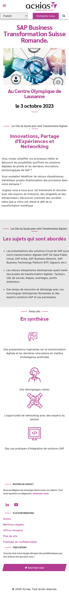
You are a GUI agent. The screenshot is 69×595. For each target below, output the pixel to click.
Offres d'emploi (13, 530)
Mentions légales (13, 524)
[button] (4, 5)
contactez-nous (41, 493)
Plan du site (10, 536)
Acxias (7, 518)
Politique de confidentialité (20, 541)
